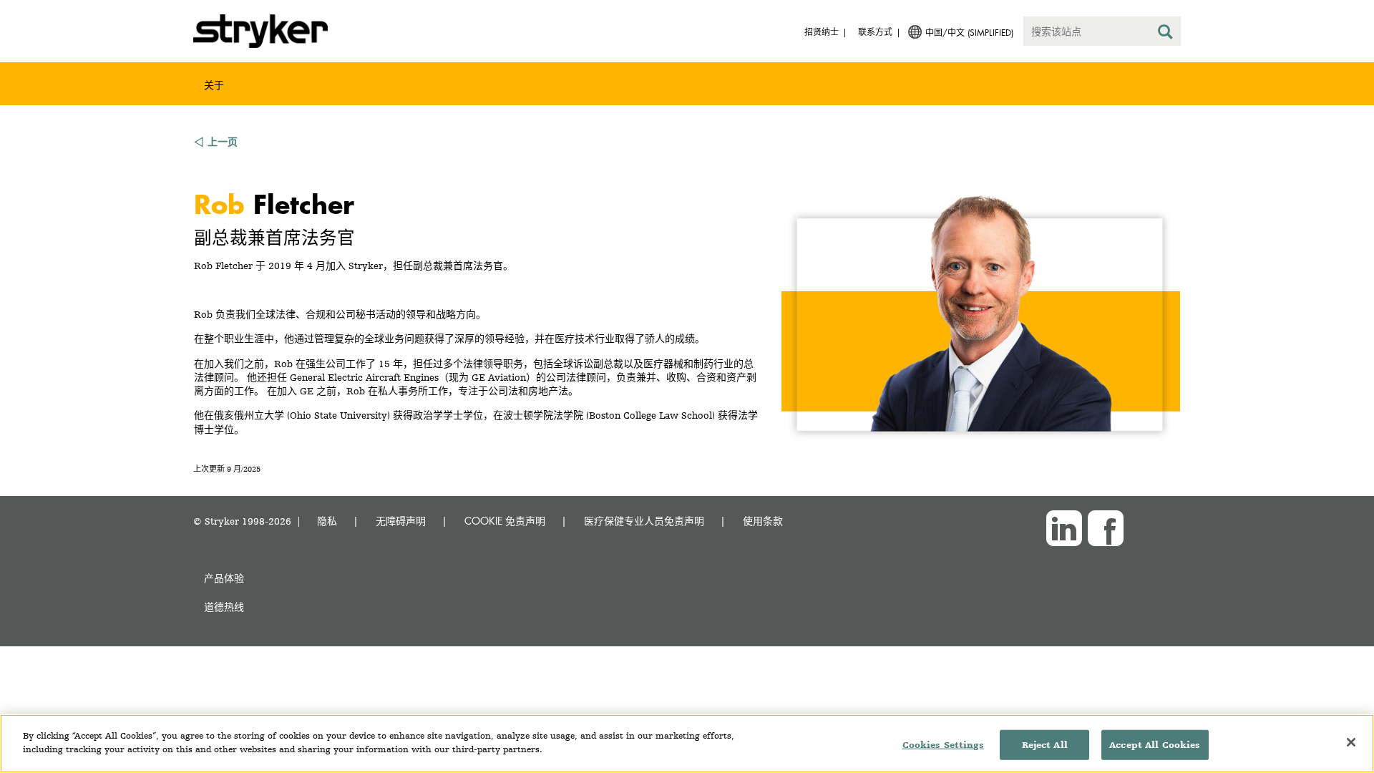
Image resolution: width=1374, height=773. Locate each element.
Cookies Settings (943, 744)
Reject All (1045, 744)
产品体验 (224, 578)
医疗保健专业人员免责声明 (644, 521)
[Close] (1351, 742)
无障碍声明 (401, 521)
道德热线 (224, 606)
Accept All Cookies (1154, 744)
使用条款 (763, 521)
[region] (687, 743)
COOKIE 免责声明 (504, 521)
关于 (214, 85)
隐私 (327, 521)
